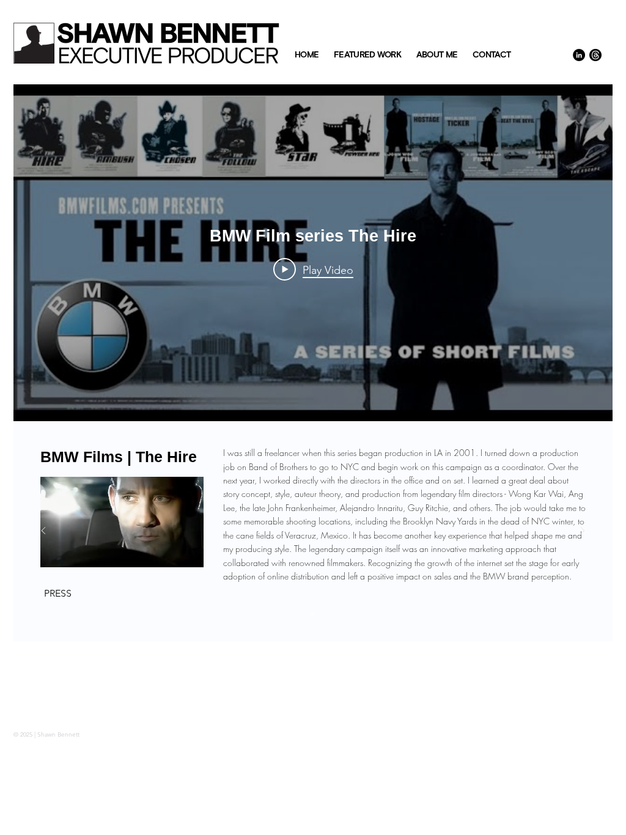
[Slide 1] (313, 614)
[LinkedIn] (579, 55)
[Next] (582, 531)
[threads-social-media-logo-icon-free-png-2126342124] (595, 55)
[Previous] (43, 531)
